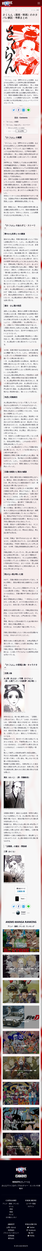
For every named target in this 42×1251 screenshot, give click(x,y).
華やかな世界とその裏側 (16, 128)
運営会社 (11, 1238)
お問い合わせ (11, 1227)
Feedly (31, 1236)
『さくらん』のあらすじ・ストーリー (17, 125)
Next (22, 899)
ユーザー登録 (31, 1203)
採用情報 (11, 1236)
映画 (11, 1212)
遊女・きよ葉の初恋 (14, 131)
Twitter (32, 1227)
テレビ (11, 1214)
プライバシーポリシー (11, 1233)
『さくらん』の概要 (11, 122)
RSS (31, 1233)
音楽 (11, 1209)
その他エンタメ (11, 1217)
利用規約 (11, 1230)
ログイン (31, 1206)
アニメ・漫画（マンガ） (11, 1203)
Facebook (32, 1230)
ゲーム (11, 1206)
